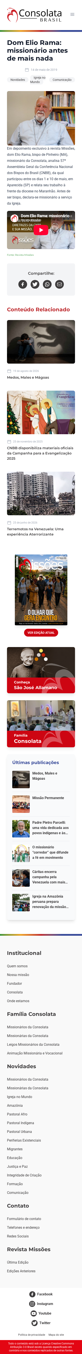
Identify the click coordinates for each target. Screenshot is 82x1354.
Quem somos (17, 966)
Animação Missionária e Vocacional (35, 1053)
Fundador (14, 983)
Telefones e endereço (23, 1227)
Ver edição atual (41, 632)
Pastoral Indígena (20, 1123)
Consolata (15, 992)
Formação (15, 1184)
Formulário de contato (24, 1219)
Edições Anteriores (21, 1271)
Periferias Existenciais (24, 1140)
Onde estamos (18, 1001)
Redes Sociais (18, 1236)
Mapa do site (56, 1334)
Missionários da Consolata (27, 1027)
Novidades (17, 79)
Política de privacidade (31, 1334)
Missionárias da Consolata (27, 1036)
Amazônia (15, 1105)
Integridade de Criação (24, 1175)
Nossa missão (18, 975)
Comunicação (62, 79)
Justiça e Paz (17, 1166)
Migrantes (15, 1149)
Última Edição (17, 1262)
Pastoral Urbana (19, 1132)
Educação (14, 1158)
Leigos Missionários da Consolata (33, 1044)
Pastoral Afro (17, 1114)
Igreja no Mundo (37, 80)
